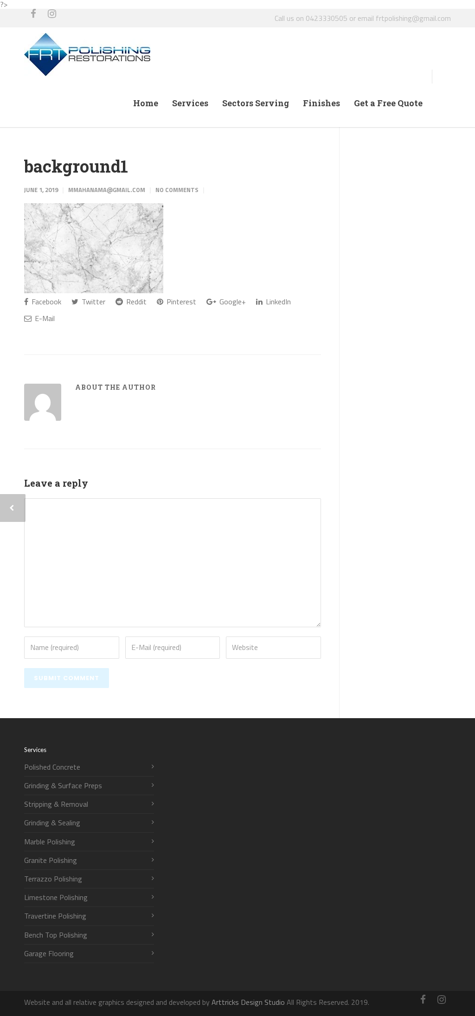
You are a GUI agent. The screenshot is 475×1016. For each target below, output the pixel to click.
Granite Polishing (50, 860)
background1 (76, 166)
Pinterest (180, 301)
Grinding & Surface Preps (63, 785)
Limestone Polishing (56, 897)
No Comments (177, 189)
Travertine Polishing (55, 916)
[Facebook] (33, 18)
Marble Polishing (49, 841)
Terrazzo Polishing (53, 879)
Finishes (321, 103)
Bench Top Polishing (55, 935)
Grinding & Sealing (52, 822)
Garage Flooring (49, 953)
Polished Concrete (52, 767)
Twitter (92, 301)
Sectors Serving (255, 103)
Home (145, 103)
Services (190, 103)
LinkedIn (277, 301)
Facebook (45, 301)
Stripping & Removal (56, 804)
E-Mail (44, 318)
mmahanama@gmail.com (106, 189)
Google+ (232, 301)
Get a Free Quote (388, 103)
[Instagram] (52, 18)
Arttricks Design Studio (248, 1002)
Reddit (135, 301)
